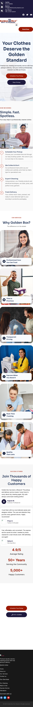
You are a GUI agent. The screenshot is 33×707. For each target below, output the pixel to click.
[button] (16, 25)
